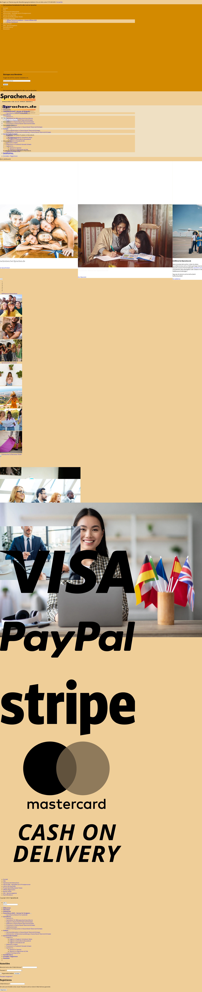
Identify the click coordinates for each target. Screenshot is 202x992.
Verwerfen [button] (59, 2)
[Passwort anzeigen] (22, 958)
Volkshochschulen (11, 125)
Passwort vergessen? (6, 964)
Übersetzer (6, 108)
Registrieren (3, 977)
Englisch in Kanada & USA (17, 141)
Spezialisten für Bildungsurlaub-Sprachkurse (19, 118)
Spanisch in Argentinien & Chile (18, 149)
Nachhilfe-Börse (8, 27)
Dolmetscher (7, 110)
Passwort (3, 958)
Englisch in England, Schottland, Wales (20, 137)
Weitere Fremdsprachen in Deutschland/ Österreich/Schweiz (24, 127)
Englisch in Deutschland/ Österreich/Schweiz (19, 120)
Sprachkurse (7, 115)
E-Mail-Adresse (5, 971)
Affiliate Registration (9, 18)
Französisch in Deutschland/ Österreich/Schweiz (20, 123)
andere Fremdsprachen (13, 151)
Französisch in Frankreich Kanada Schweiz (18, 144)
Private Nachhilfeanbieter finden (13, 17)
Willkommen (7, 106)
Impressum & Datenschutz (11, 11)
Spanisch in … (10, 146)
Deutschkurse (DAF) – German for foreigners (16, 111)
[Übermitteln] (3, 894)
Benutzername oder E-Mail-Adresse (11, 955)
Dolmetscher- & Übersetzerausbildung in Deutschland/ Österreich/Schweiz (28, 132)
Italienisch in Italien (12, 143)
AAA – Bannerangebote (10, 25)
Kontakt (5, 8)
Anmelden (17, 961)
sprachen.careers (58, 268)
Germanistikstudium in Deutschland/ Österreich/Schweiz (23, 130)
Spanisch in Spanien (15, 148)
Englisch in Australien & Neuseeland (20, 139)
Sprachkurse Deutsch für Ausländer (17, 113)
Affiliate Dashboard (12, 22)
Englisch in (9, 136)
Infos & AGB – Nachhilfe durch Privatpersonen (17, 13)
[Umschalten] (0, 442)
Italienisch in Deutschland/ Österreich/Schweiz (20, 122)
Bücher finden (7, 24)
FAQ (4, 10)
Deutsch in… (10, 117)
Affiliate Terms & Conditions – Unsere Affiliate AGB (21, 20)
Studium (5, 129)
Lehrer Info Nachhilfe (9, 15)
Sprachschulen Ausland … (11, 134)
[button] (6, 29)
